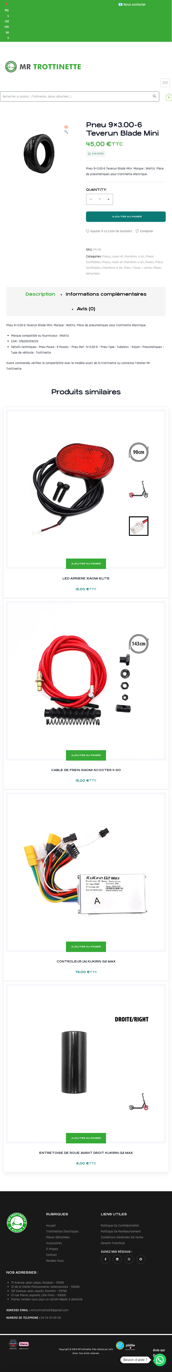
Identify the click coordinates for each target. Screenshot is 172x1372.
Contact (51, 1255)
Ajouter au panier (127, 216)
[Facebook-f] (105, 1259)
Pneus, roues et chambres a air (123, 262)
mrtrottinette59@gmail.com (49, 1310)
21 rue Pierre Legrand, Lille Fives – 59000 (38, 1295)
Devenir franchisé (113, 1243)
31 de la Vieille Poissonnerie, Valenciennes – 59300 (45, 1287)
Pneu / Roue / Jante (137, 268)
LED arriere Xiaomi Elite (86, 578)
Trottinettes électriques (62, 1231)
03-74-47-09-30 (51, 1318)
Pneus (106, 256)
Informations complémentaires (106, 294)
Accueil (51, 1225)
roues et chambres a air (128, 256)
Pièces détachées (58, 1237)
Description (40, 294)
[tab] (40, 294)
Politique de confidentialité (120, 1225)
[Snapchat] (140, 1259)
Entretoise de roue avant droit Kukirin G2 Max (86, 1152)
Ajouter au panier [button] (86, 563)
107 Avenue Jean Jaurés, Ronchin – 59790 (39, 1291)
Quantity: (96, 189)
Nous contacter (135, 4)
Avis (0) (86, 308)
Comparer (146, 231)
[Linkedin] (117, 1259)
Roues (149, 262)
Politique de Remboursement (121, 1231)
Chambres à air (112, 268)
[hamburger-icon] (165, 82)
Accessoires (54, 1243)
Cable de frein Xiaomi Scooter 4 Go (86, 770)
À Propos (52, 1249)
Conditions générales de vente (122, 1237)
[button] (66, 130)
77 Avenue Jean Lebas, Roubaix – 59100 (37, 1282)
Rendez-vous (55, 1261)
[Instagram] (129, 1259)
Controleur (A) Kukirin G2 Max (86, 961)
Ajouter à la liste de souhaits (111, 231)
